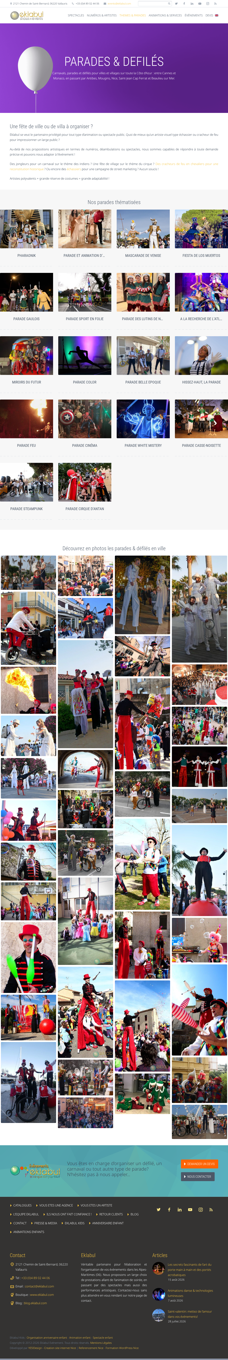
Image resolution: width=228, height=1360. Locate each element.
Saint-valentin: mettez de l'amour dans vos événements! (190, 1314)
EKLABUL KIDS (74, 1223)
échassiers (74, 169)
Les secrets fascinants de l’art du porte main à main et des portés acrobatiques (189, 1269)
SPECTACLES (76, 15)
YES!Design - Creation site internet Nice (52, 1348)
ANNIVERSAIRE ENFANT (108, 1223)
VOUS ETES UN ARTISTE (96, 1205)
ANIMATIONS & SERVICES (165, 15)
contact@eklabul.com (39, 1286)
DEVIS (209, 15)
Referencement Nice (91, 1348)
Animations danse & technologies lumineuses (190, 1293)
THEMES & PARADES (133, 15)
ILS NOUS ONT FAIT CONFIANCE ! (69, 1214)
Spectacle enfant (103, 1337)
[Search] (169, 3)
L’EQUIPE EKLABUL (26, 1214)
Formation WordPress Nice (122, 1348)
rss (215, 3)
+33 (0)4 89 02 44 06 (35, 1278)
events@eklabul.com (119, 3)
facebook (184, 3)
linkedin (192, 3)
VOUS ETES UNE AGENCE (56, 1205)
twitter (176, 3)
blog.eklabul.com (35, 1303)
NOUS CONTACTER (199, 1176)
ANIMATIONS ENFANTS (28, 1232)
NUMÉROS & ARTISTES (102, 15)
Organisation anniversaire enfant (47, 1337)
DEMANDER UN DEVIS (201, 1164)
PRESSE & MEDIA (45, 1223)
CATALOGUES (22, 1205)
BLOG (135, 1214)
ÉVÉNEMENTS (194, 15)
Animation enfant (79, 1337)
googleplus (200, 3)
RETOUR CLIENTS (111, 1214)
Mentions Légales (101, 1342)
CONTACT (20, 1223)
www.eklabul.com (42, 1295)
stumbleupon (207, 3)
